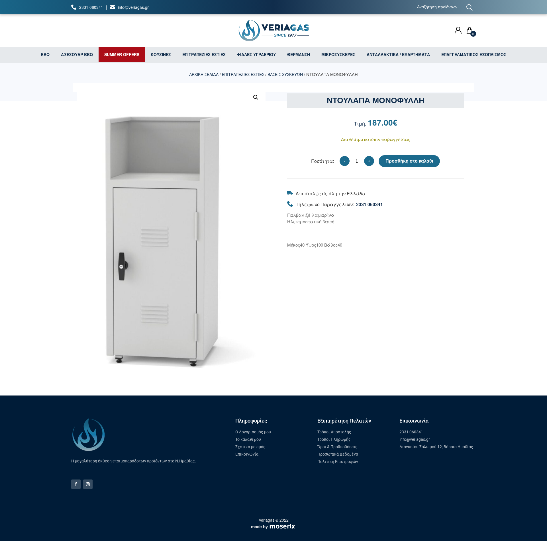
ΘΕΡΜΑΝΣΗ (298, 54)
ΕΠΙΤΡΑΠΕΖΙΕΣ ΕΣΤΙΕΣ (204, 54)
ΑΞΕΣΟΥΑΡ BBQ (77, 54)
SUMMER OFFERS (121, 54)
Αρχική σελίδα (204, 74)
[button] (256, 97)
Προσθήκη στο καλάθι (409, 161)
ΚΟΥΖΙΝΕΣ (161, 54)
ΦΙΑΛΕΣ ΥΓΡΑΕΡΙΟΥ (256, 54)
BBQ (45, 54)
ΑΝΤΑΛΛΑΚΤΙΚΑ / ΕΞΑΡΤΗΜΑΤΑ (398, 54)
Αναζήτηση (469, 7)
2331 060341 (91, 7)
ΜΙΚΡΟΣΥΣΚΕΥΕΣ (338, 54)
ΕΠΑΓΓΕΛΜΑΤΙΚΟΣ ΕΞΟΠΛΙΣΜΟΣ (473, 54)
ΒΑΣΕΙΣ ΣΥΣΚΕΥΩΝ (285, 74)
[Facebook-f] (76, 484)
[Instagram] (88, 484)
